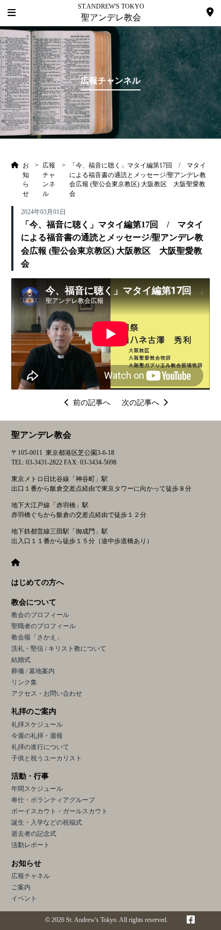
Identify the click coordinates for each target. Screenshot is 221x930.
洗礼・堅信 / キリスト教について (58, 648)
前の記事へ (91, 403)
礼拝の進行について (40, 747)
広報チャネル (30, 876)
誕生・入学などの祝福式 (46, 822)
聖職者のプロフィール (43, 626)
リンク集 (24, 682)
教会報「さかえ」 (37, 637)
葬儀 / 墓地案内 (33, 671)
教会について (33, 602)
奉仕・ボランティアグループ (53, 800)
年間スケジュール (37, 788)
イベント (24, 898)
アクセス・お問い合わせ (46, 693)
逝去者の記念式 (33, 833)
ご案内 (21, 887)
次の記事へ (140, 403)
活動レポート (30, 845)
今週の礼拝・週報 (37, 736)
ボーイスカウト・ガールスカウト (59, 811)
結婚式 (21, 660)
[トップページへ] (15, 180)
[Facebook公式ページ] (191, 920)
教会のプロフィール (40, 615)
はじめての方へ (37, 582)
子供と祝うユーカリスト (46, 758)
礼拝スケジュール (37, 724)
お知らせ (26, 863)
